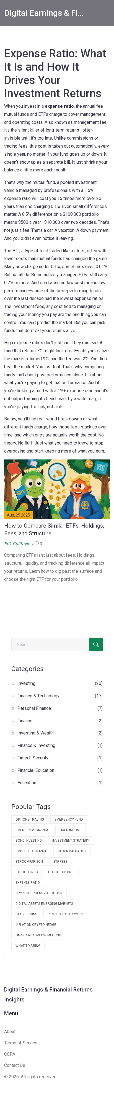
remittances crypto (65, 914)
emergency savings (32, 830)
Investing (60, 683)
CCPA (9, 1054)
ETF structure (60, 872)
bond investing (28, 840)
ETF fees (60, 862)
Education (60, 782)
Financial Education (60, 770)
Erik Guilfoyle (17, 543)
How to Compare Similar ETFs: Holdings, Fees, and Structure (54, 529)
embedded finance (31, 851)
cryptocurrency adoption (39, 893)
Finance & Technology (60, 695)
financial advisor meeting (38, 935)
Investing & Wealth (60, 733)
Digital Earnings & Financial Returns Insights (45, 13)
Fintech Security (60, 758)
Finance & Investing (60, 745)
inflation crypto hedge (35, 925)
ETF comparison (29, 862)
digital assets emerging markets (44, 904)
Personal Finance (60, 708)
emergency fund (69, 819)
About (9, 1031)
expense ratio (27, 883)
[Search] (96, 644)
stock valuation (72, 851)
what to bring (27, 946)
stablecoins (26, 914)
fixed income (70, 830)
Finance (60, 720)
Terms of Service (20, 1043)
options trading (29, 819)
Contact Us (14, 1065)
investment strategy (70, 840)
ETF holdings (26, 872)
